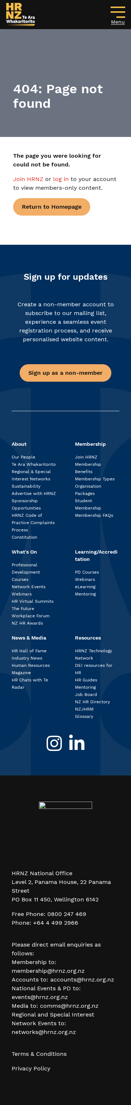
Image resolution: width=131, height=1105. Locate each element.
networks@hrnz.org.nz (44, 1032)
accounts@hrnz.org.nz (82, 979)
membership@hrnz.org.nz (48, 970)
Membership (90, 444)
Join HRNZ (29, 179)
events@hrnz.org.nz (40, 997)
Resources (88, 638)
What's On (24, 552)
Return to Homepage (52, 206)
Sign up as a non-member (65, 372)
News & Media (29, 638)
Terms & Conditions (39, 1053)
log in (61, 179)
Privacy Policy (31, 1068)
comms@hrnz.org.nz (69, 1005)
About (19, 444)
